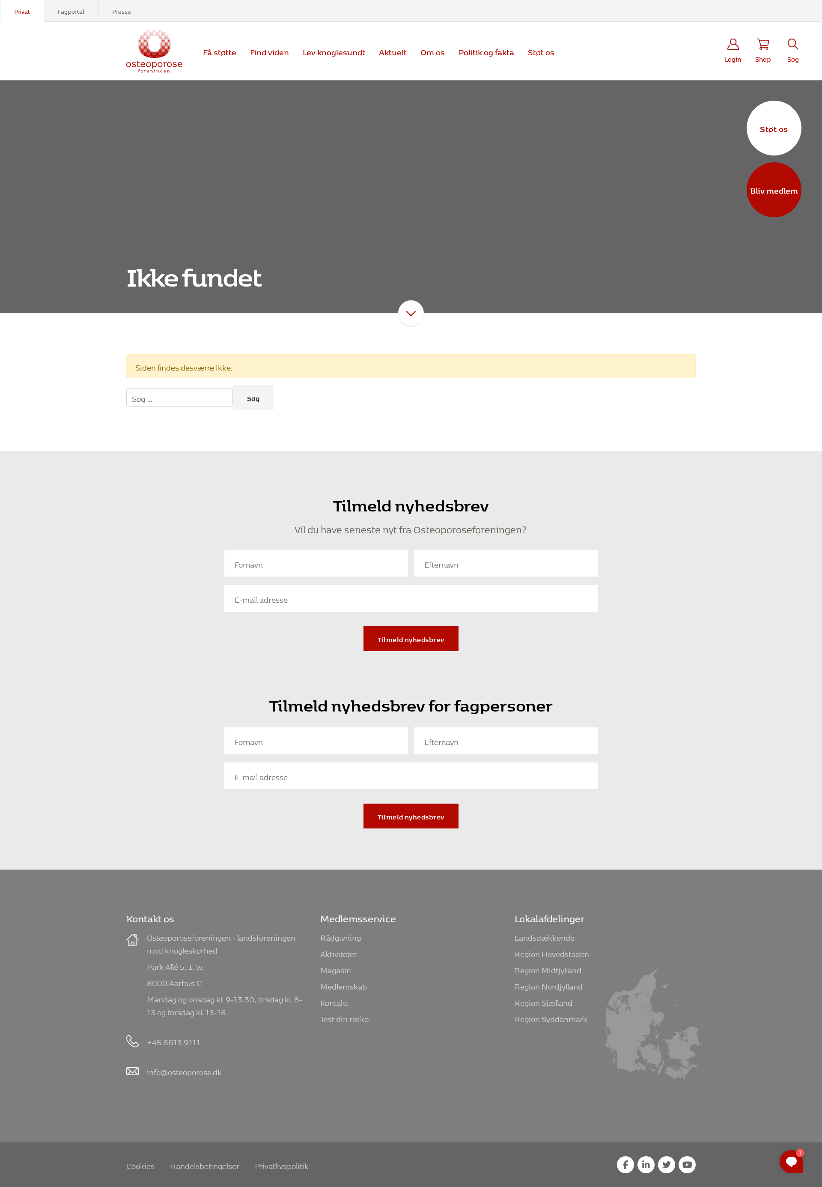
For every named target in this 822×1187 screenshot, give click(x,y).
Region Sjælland (543, 1001)
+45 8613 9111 (173, 1041)
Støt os (774, 128)
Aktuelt (393, 51)
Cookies (140, 1164)
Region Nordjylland (549, 985)
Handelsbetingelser (204, 1164)
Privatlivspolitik (282, 1164)
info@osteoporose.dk (184, 1071)
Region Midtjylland (548, 969)
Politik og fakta (486, 51)
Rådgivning (340, 936)
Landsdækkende (545, 936)
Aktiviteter (338, 952)
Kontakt (334, 1001)
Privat (22, 10)
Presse (121, 10)
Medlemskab (343, 985)
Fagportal (71, 10)
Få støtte (219, 51)
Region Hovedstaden (552, 952)
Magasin (335, 969)
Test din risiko (344, 1018)
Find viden (269, 51)
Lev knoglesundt (334, 51)
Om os (432, 51)
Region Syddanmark (551, 1018)
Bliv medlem (774, 189)
